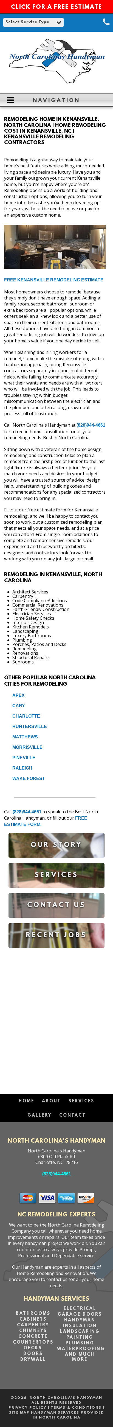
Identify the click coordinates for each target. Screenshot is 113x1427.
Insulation (80, 1326)
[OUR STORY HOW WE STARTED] (56, 861)
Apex (18, 695)
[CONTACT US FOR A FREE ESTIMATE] (56, 921)
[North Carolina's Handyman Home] (56, 86)
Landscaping (80, 1331)
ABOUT (51, 1101)
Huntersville (29, 726)
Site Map (19, 1413)
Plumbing (80, 1343)
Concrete (33, 1336)
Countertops (33, 1342)
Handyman (79, 1320)
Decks (33, 1348)
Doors (33, 1354)
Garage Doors (80, 1314)
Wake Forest (28, 778)
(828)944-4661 (91, 425)
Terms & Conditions (76, 1408)
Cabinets (33, 1319)
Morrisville (27, 747)
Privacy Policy (28, 1408)
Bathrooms (33, 1313)
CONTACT (72, 1115)
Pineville (23, 757)
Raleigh (22, 768)
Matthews (25, 737)
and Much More (80, 1357)
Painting (79, 1337)
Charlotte (26, 716)
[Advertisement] (56, 1018)
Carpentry (33, 1325)
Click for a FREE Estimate (56, 7)
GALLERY (39, 1115)
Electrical (80, 1308)
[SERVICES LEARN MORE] (56, 891)
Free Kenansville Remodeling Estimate (53, 280)
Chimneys (33, 1331)
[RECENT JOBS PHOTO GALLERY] (56, 952)
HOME (26, 1101)
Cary (18, 705)
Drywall (33, 1359)
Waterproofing (81, 1349)
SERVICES (81, 1101)
